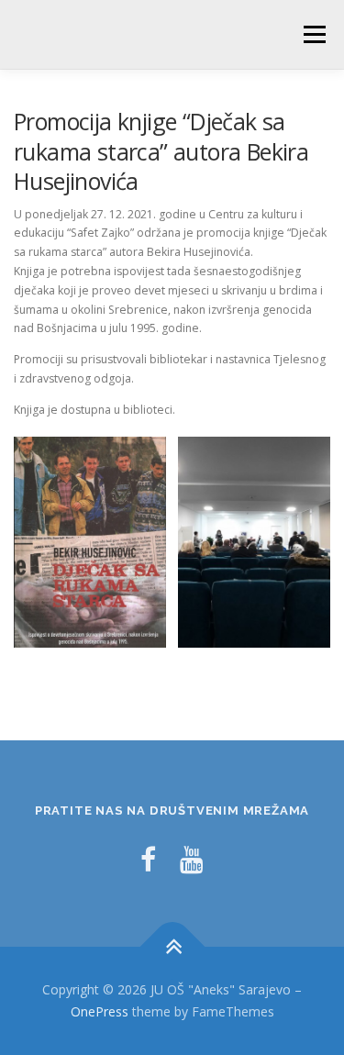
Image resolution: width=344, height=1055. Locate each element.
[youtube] (192, 859)
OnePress (99, 1011)
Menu (313, 34)
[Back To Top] (172, 947)
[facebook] (148, 859)
